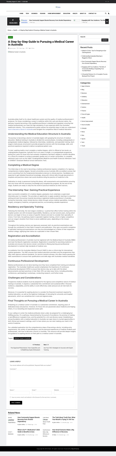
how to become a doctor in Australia (20, 129)
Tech (27, 13)
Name (12, 390)
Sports (83, 139)
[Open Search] (105, 13)
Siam (55, 435)
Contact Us (92, 13)
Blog (83, 89)
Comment (13, 369)
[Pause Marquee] (107, 21)
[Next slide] (108, 1)
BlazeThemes (75, 448)
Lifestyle (84, 128)
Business (34, 13)
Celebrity (84, 96)
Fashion (42, 13)
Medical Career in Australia (22, 338)
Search (82, 37)
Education (66, 13)
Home (21, 13)
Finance (84, 110)
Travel (83, 146)
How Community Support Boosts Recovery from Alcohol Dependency (39, 20)
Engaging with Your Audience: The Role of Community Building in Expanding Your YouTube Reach (94, 68)
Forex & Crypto (86, 114)
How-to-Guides (86, 124)
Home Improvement (54, 13)
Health (75, 13)
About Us (83, 13)
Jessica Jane (13, 48)
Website (56, 390)
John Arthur (22, 424)
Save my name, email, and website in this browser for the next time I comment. (34, 397)
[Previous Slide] (106, 1)
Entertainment (86, 103)
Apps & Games (86, 86)
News (83, 132)
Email (34, 390)
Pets (83, 135)
